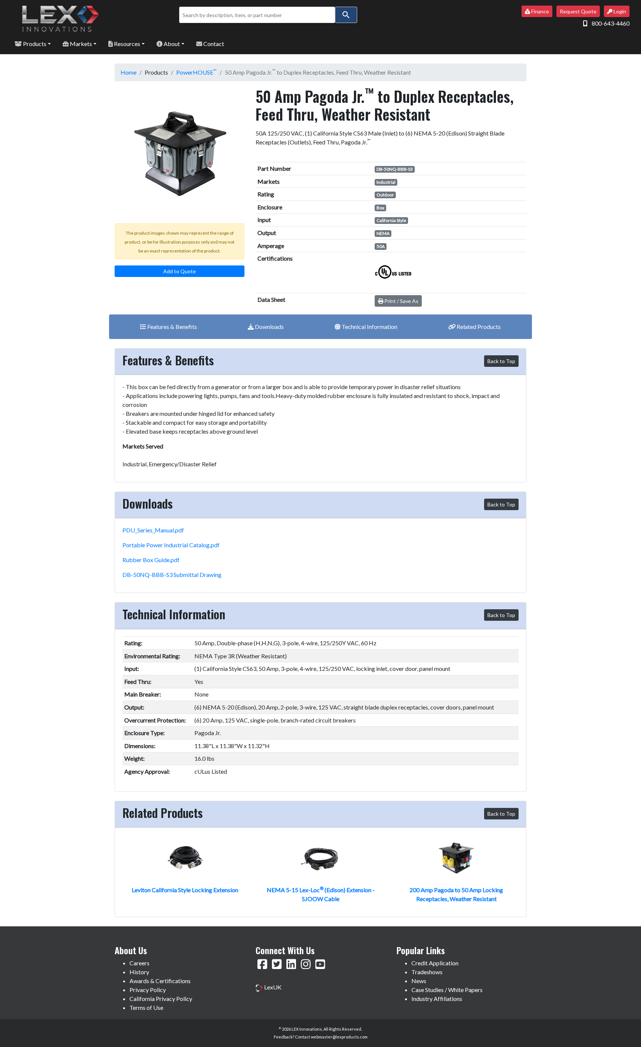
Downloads (269, 326)
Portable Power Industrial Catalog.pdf (171, 544)
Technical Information (369, 326)
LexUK (272, 987)
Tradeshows (427, 971)
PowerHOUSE (196, 72)
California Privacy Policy (160, 998)
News (418, 980)
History (139, 971)
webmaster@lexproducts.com (339, 1036)
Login (619, 11)
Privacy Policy (147, 989)
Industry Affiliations (436, 998)
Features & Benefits (171, 326)
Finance (539, 11)
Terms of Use (146, 1007)
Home (129, 72)
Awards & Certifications (160, 980)
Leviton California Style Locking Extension (185, 889)
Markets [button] (80, 43)
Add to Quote (179, 271)
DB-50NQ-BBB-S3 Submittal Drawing (171, 574)
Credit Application (434, 962)
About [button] (171, 43)
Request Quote (578, 11)
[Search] (346, 15)
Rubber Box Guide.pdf (151, 559)
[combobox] (257, 15)
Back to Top (501, 361)
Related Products (478, 326)
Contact (213, 43)
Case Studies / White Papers (447, 989)
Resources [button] (126, 43)
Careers (139, 962)
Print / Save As (400, 301)
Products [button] (34, 43)
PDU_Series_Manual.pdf (153, 530)
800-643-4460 (611, 23)
